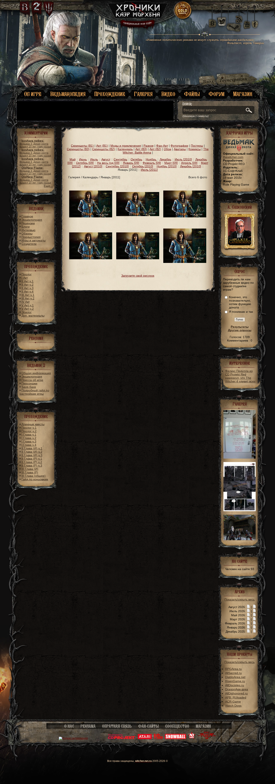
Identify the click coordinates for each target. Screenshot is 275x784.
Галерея (143, 94)
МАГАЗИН (203, 726)
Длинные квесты (32, 424)
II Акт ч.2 (27, 284)
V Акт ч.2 (27, 308)
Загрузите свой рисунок (137, 275)
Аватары (180, 149)
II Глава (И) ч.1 (31, 448)
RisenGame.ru (235, 681)
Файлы (192, 94)
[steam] (234, 21)
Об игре (32, 94)
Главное (27, 216)
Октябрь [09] (85, 163)
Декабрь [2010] (190, 166)
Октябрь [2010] (142, 166)
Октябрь (136, 159)
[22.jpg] (239, 510)
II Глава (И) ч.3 (31, 455)
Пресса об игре (32, 380)
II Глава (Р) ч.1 (31, 458)
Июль (94, 159)
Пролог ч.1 (29, 427)
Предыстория (31, 237)
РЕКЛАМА (88, 726)
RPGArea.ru (233, 669)
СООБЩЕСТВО (177, 726)
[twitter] (221, 21)
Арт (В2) (155, 149)
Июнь (83, 159)
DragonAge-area (236, 689)
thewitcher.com (233, 157)
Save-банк (28, 387)
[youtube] (247, 21)
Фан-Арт (162, 145)
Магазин (242, 94)
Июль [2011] (149, 169)
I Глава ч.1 (28, 434)
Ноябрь (151, 159)
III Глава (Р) (29, 472)
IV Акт (25, 302)
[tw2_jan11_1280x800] (137, 258)
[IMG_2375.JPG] (239, 457)
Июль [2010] (183, 159)
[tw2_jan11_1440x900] (90, 258)
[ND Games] (192, 738)
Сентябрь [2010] (117, 166)
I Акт (24, 277)
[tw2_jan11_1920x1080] (137, 215)
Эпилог (26, 312)
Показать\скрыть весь (240, 599)
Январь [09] (131, 163)
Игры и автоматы (33, 240)
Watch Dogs (233, 705)
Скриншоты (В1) (82, 145)
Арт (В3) (141, 149)
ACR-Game (233, 701)
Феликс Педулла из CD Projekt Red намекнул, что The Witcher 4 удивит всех (240, 376)
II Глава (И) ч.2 (31, 451)
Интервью (28, 230)
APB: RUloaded (235, 697)
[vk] (212, 21)
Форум (216, 94)
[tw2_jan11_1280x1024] (184, 262)
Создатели (29, 244)
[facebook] (255, 21)
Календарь (125, 149)
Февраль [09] (152, 163)
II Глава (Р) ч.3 (31, 465)
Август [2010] (93, 166)
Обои (167, 149)
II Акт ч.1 (27, 281)
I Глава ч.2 (28, 438)
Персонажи (29, 383)
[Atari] (145, 738)
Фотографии (179, 145)
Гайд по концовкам (34, 479)
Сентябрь (120, 159)
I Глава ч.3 (28, 441)
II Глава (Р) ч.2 (31, 462)
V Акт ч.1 (27, 305)
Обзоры (26, 233)
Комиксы (194, 149)
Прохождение (109, 94)
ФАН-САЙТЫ (148, 726)
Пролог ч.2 (29, 431)
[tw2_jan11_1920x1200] (90, 216)
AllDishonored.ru (236, 693)
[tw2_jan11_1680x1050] (184, 216)
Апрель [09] (189, 163)
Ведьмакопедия (68, 94)
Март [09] (171, 163)
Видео (168, 94)
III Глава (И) (29, 469)
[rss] (239, 16)
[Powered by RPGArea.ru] (206, 738)
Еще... (48, 186)
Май (73, 159)
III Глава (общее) (33, 475)
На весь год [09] (108, 163)
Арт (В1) (102, 145)
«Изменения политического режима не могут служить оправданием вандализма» (205, 41)
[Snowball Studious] (175, 738)
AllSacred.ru (233, 673)
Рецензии (28, 223)
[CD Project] (122, 738)
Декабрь (165, 159)
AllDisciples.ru (234, 685)
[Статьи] (254, 607)
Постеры (197, 145)
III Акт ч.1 (27, 295)
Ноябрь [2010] (167, 166)
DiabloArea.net (235, 677)
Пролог (26, 274)
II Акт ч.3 (27, 288)
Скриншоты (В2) (103, 149)
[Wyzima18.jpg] (239, 539)
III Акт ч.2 (27, 298)
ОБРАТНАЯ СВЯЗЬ (117, 726)
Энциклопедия (31, 219)
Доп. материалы (32, 315)
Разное (149, 145)
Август (105, 159)
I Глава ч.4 (28, 445)
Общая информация (36, 373)
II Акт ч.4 (27, 291)
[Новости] (248, 607)
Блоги (25, 226)
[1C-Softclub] (158, 738)
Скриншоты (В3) (78, 149)
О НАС (69, 726)
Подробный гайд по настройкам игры (34, 392)
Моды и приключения (125, 145)
